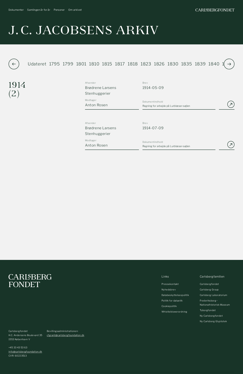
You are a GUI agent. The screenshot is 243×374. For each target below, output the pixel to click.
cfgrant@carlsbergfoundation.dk (65, 335)
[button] (229, 64)
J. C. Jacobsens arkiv (84, 30)
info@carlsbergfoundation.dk (25, 351)
